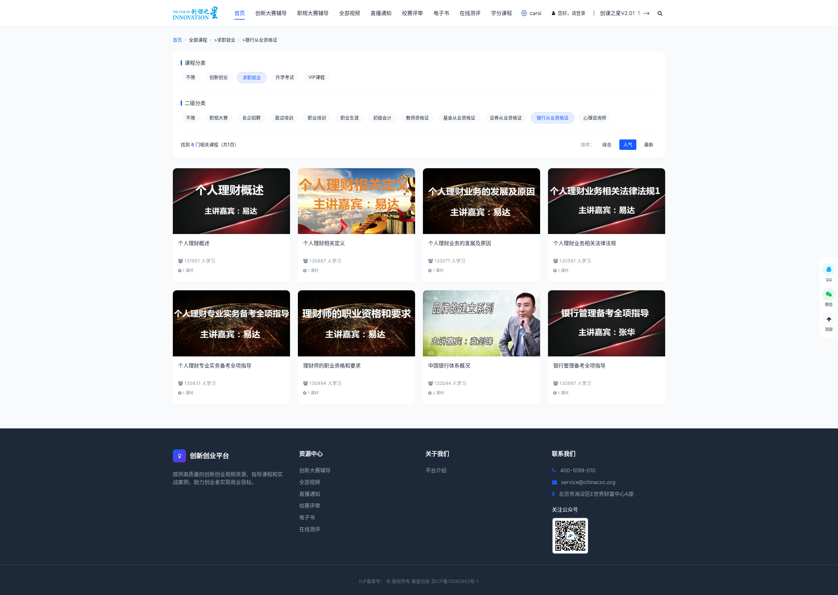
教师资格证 (417, 117)
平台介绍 (436, 470)
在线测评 (470, 13)
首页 (239, 13)
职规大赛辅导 (313, 13)
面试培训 (284, 117)
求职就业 (252, 77)
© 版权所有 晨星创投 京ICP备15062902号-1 (432, 581)
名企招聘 (251, 117)
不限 (190, 77)
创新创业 (219, 77)
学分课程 (501, 13)
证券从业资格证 (506, 117)
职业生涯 (349, 117)
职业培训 (317, 117)
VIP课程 (316, 77)
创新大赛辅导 (271, 13)
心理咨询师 (594, 117)
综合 (606, 144)
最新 (648, 144)
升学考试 (285, 77)
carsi (535, 13)
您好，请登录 (571, 13)
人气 (627, 144)
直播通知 (381, 13)
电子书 (441, 13)
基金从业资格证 (459, 117)
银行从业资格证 (553, 117)
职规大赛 (219, 117)
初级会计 (382, 117)
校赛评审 (412, 13)
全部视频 (349, 13)
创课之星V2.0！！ (621, 13)
